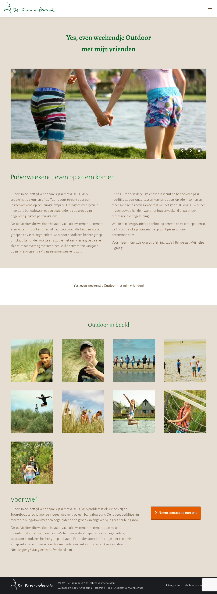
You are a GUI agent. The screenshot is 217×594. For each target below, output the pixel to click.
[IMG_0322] (83, 411)
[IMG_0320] (32, 411)
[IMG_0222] (83, 360)
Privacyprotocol (174, 585)
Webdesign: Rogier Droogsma (75, 588)
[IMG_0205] (32, 360)
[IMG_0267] (134, 360)
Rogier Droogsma (116, 588)
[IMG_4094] (32, 463)
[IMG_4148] (134, 411)
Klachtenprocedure (195, 585)
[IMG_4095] (185, 411)
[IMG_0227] (185, 360)
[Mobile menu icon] (210, 8)
